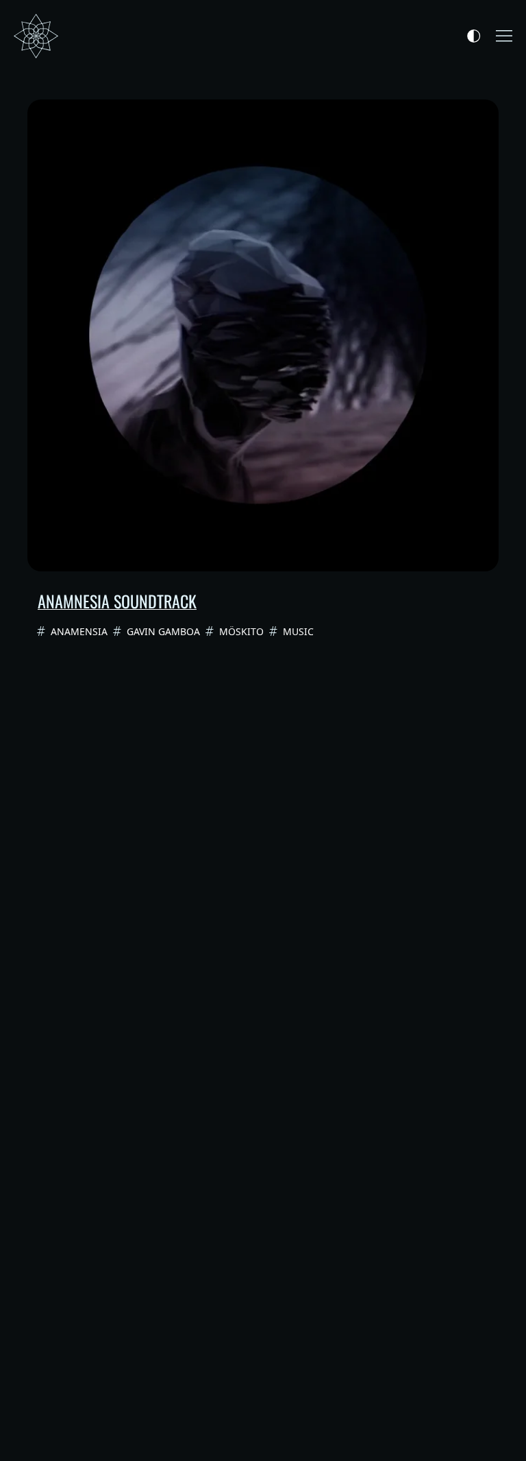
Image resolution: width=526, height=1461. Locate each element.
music (298, 631)
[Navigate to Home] (36, 36)
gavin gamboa (163, 631)
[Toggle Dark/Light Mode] (473, 36)
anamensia (79, 631)
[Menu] (504, 36)
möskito (241, 631)
